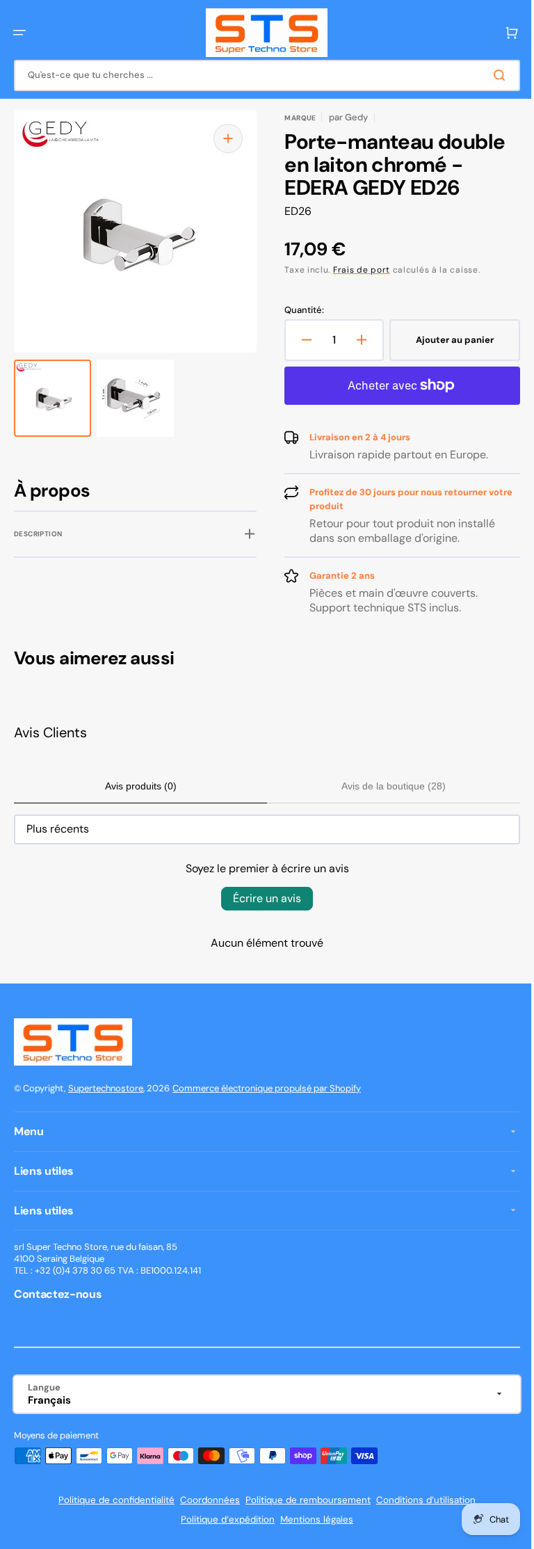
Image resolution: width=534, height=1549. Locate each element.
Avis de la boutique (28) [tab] (386, 786)
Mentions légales (311, 1519)
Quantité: (299, 310)
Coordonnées (205, 1500)
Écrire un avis (262, 898)
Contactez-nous (58, 1294)
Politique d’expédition (223, 1519)
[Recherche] (492, 75)
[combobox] (262, 75)
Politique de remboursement (303, 1500)
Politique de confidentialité (112, 1500)
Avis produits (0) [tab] (138, 786)
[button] (19, 32)
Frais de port (356, 269)
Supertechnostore (105, 1088)
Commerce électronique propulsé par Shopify (266, 1088)
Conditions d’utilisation (421, 1500)
